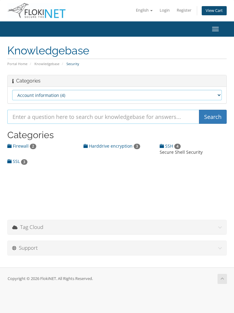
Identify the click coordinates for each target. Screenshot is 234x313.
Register (184, 10)
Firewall (23, 146)
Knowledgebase (46, 63)
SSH (171, 146)
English (143, 10)
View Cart (214, 10)
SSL (18, 161)
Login (165, 10)
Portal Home (17, 63)
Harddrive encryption (113, 146)
